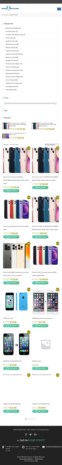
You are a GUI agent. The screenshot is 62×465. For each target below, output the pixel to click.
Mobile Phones (11, 60)
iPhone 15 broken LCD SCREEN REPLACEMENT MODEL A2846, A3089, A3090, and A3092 (47, 124)
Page (7, 15)
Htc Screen (9, 38)
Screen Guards (11, 80)
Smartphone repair (19, 429)
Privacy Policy (39, 459)
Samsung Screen (11, 73)
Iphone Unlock (10, 47)
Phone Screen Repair (13, 64)
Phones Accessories (13, 70)
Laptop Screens (11, 51)
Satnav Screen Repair (13, 77)
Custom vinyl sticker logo (14, 35)
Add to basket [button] (13, 190)
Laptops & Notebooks (13, 54)
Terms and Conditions (26, 459)
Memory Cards (11, 57)
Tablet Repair (31, 429)
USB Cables (9, 90)
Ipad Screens (10, 41)
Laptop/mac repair (42, 429)
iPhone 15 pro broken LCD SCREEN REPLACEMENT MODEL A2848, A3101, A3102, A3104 (18, 124)
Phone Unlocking (11, 67)
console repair (11, 31)
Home (3, 15)
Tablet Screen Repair (13, 83)
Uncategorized (11, 86)
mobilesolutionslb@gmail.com (54, 446)
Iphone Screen (11, 44)
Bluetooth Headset (12, 28)
